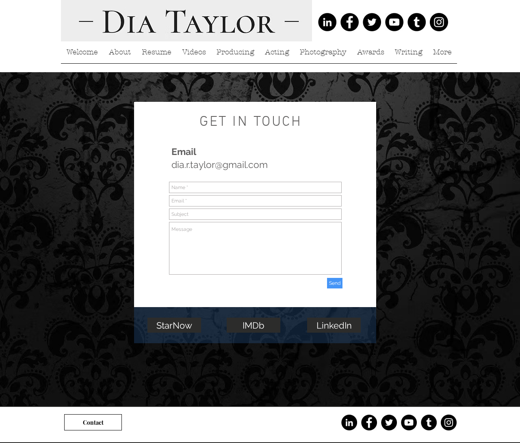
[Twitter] (372, 22)
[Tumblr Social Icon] (416, 22)
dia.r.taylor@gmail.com (219, 164)
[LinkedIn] (327, 22)
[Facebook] (349, 22)
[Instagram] (439, 22)
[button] (156, 55)
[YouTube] (394, 22)
